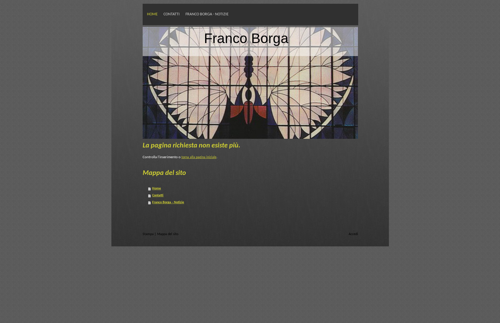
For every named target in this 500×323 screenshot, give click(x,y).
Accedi (353, 234)
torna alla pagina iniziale (198, 157)
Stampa (149, 234)
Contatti (171, 14)
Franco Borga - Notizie (207, 14)
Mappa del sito (167, 234)
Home (152, 14)
